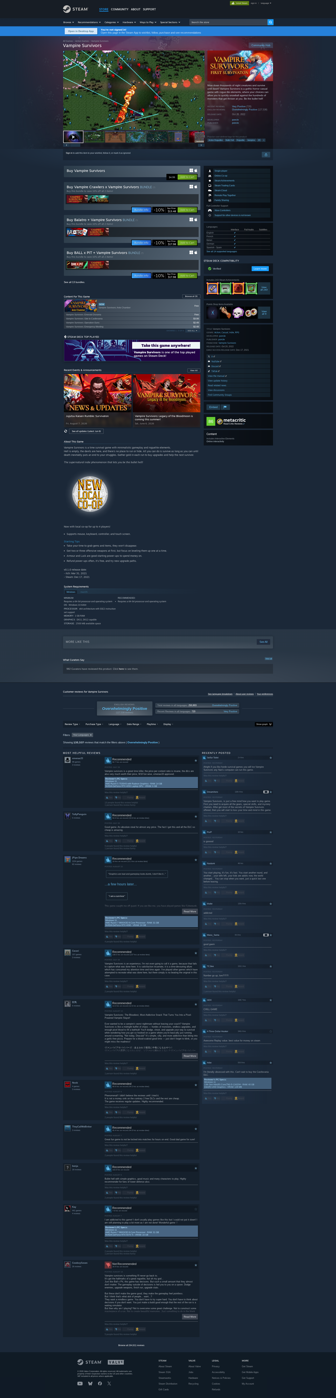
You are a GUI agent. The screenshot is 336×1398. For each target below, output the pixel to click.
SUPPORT (149, 9)
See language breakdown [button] (220, 694)
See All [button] (191, 331)
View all (268, 659)
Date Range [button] (133, 724)
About (136, 9)
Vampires (251, 140)
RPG (237, 332)
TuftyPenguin (79, 814)
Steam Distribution (168, 1383)
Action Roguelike (216, 140)
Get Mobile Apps (250, 1372)
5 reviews (76, 818)
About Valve (194, 1366)
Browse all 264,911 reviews (131, 1345)
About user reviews (245, 694)
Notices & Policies (221, 1378)
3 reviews (76, 765)
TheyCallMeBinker (82, 1126)
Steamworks (165, 1378)
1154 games (77, 861)
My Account (248, 1383)
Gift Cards (164, 1389)
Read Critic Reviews (233, 423)
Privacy (216, 1366)
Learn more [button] (260, 268)
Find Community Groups (220, 395)
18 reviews (76, 1170)
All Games (68, 41)
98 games (76, 762)
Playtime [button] (151, 724)
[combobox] (229, 22)
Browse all (191, 296)
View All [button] (194, 370)
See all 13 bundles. (74, 282)
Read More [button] (190, 911)
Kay (74, 1207)
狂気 (74, 1002)
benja (75, 1166)
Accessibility (218, 1372)
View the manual (216, 376)
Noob (75, 1082)
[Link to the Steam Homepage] (75, 11)
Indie (231, 332)
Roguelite (240, 140)
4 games (75, 1086)
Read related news (217, 385)
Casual (225, 332)
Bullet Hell (230, 140)
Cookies (216, 1383)
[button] (69, 22)
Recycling (193, 1383)
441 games (77, 1210)
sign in (254, 3)
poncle (235, 119)
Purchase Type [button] (93, 724)
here (121, 668)
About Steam (165, 1366)
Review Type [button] (71, 724)
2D (259, 140)
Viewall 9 (264, 312)
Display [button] (167, 724)
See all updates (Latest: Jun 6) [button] (86, 431)
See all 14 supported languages (221, 251)
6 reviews (76, 1006)
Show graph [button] (262, 724)
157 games (77, 954)
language (265, 3)
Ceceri (75, 951)
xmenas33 (77, 758)
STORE (103, 9)
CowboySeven (80, 1263)
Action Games (82, 41)
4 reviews (76, 1213)
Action (217, 332)
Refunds (216, 1389)
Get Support (248, 1378)
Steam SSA (165, 1372)
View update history (217, 380)
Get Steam (247, 1366)
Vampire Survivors (227, 343)
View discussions (216, 390)
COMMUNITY (119, 9)
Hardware (193, 1378)
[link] (165, 210)
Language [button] (114, 724)
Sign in (69, 153)
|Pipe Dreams (79, 857)
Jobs (190, 1372)
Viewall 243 (264, 288)
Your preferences (265, 694)
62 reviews (76, 864)
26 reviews (76, 1266)
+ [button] (263, 140)
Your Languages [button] (81, 735)
